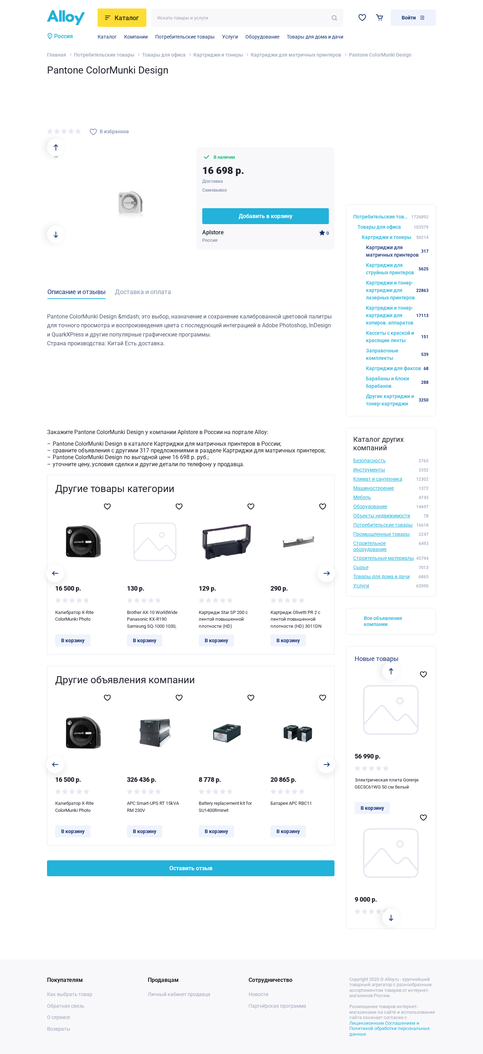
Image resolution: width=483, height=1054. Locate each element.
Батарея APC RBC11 (291, 803)
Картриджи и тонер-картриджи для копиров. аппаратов (397, 315)
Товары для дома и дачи (315, 37)
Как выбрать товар (69, 994)
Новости (258, 994)
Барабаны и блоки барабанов (397, 382)
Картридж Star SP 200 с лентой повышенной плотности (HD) (223, 619)
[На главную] (70, 17)
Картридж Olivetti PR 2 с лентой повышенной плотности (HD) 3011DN (295, 619)
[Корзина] (379, 17)
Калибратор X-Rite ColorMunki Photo (74, 616)
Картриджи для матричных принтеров (296, 55)
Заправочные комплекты (397, 354)
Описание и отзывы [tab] (76, 291)
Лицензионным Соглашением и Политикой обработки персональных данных (389, 1028)
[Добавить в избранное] (107, 506)
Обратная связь (66, 1006)
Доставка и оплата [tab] (143, 291)
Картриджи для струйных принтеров (397, 268)
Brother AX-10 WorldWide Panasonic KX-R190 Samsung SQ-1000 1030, (152, 619)
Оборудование (262, 37)
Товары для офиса (164, 55)
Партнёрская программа (277, 1006)
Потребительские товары (185, 37)
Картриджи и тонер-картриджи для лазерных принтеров (397, 290)
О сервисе (58, 1017)
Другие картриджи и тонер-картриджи (397, 399)
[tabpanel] (190, 330)
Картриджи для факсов (397, 368)
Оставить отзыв (191, 868)
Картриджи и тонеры (218, 55)
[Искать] (334, 18)
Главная (56, 55)
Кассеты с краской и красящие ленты (397, 336)
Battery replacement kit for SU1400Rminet (225, 807)
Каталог (107, 37)
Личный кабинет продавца (179, 994)
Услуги (230, 37)
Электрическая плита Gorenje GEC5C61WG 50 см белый (387, 783)
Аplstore (213, 232)
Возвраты (58, 1029)
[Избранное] (362, 17)
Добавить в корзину (265, 216)
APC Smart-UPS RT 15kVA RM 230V (153, 807)
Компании (136, 37)
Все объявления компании (383, 621)
